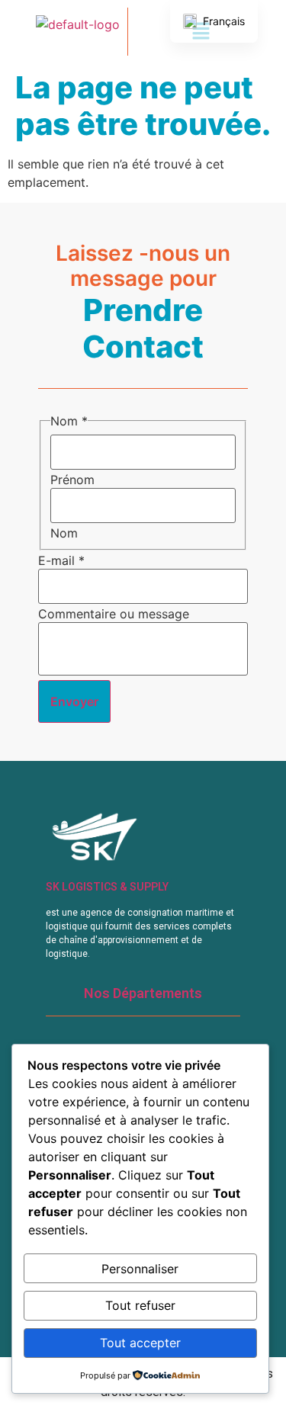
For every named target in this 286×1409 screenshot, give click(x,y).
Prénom (72, 479)
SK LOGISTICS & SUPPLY (107, 887)
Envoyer (74, 701)
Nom (64, 533)
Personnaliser (139, 1268)
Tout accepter (140, 1342)
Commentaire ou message (113, 614)
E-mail (61, 560)
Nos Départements (143, 993)
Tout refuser (140, 1305)
